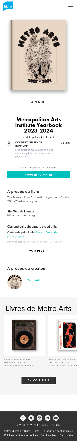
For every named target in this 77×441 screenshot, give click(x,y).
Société (56, 425)
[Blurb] (7, 8)
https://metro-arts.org (21, 215)
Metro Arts (33, 280)
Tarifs (36, 431)
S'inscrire (55, 6)
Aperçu (38, 102)
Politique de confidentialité (57, 431)
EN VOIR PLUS (39, 380)
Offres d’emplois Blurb (17, 431)
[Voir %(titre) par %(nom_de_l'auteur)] (38, 55)
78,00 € (65, 143)
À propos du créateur (27, 268)
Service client (48, 435)
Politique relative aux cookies (21, 435)
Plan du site (66, 435)
